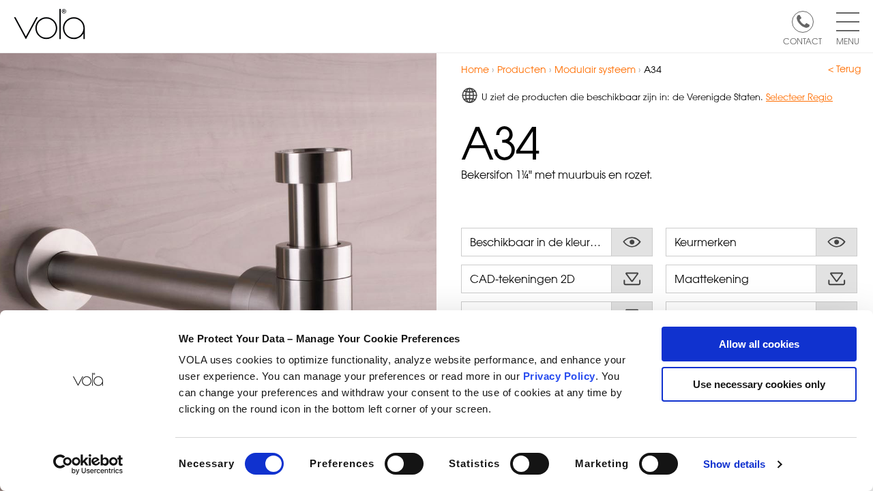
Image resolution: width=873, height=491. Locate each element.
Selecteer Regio (799, 96)
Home (475, 69)
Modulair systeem (595, 69)
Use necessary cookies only (759, 384)
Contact (802, 40)
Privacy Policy (559, 376)
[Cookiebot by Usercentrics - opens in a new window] (88, 464)
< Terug (844, 69)
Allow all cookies (759, 344)
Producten (521, 69)
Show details (734, 464)
